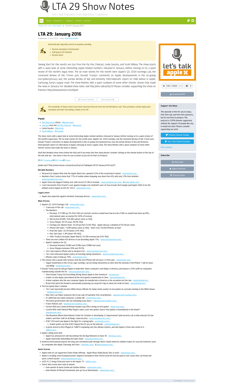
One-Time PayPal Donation (178, 141)
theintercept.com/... (55, 292)
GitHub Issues (66, 381)
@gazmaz (77, 125)
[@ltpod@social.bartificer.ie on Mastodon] (188, 20)
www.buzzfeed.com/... (94, 339)
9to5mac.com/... (115, 336)
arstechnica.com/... (94, 298)
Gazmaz (45, 125)
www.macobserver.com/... (53, 179)
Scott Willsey (47, 131)
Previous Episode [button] (87, 99)
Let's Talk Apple (54, 25)
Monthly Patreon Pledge (178, 135)
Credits (78, 20)
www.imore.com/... (130, 173)
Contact (87, 20)
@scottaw (59, 131)
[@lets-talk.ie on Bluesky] (193, 20)
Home (49, 20)
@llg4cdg (59, 128)
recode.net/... (114, 274)
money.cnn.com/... (117, 306)
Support (69, 20)
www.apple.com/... (132, 182)
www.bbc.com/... (88, 344)
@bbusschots (68, 122)
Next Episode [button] (106, 99)
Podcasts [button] (58, 20)
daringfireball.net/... (118, 277)
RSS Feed (178, 162)
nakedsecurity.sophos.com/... (125, 295)
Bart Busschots (71, 38)
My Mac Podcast (64, 125)
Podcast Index (178, 175)
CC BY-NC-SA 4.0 (187, 381)
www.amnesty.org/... (105, 344)
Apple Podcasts (179, 169)
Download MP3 (178, 94)
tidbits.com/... (51, 330)
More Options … (167, 147)
